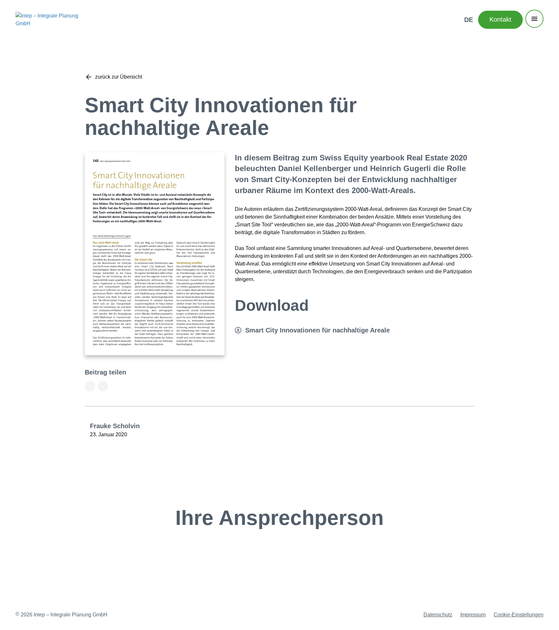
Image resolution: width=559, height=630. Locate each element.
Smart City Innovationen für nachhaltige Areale (317, 330)
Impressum (473, 614)
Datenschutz (437, 614)
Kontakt (500, 19)
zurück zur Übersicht (118, 77)
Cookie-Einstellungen (518, 614)
